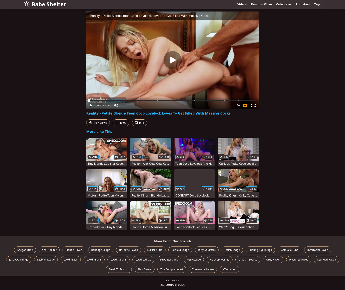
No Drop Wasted (219, 259)
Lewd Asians (94, 259)
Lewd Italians (118, 259)
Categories (283, 4)
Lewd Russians (169, 259)
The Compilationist (171, 269)
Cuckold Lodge (180, 250)
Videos (242, 4)
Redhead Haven (326, 259)
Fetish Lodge (232, 250)
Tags (317, 4)
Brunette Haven (128, 250)
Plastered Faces (298, 259)
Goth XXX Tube (289, 250)
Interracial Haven (317, 250)
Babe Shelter (49, 4)
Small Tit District (119, 269)
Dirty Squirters (207, 250)
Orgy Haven (273, 259)
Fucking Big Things (260, 250)
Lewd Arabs (71, 259)
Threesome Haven (203, 269)
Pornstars (303, 4)
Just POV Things (18, 259)
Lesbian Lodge (46, 259)
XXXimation (229, 269)
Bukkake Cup (154, 250)
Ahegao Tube (25, 250)
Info (141, 122)
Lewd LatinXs (143, 259)
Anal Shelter (49, 250)
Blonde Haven (74, 250)
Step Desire (144, 269)
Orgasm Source (247, 259)
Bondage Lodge (100, 250)
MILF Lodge (194, 259)
